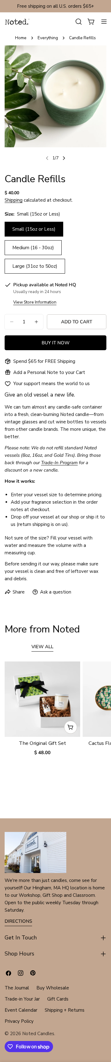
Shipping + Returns (64, 1010)
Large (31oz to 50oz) (34, 266)
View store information (34, 302)
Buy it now (56, 343)
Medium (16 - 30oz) (33, 248)
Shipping (14, 200)
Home (21, 38)
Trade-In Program (59, 463)
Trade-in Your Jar (22, 999)
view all (42, 647)
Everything (48, 38)
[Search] (78, 21)
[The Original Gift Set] (42, 699)
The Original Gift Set (42, 743)
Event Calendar (21, 1010)
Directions (18, 921)
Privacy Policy (19, 1021)
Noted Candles (38, 1034)
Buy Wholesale (52, 988)
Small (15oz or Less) (34, 229)
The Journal (17, 988)
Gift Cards (57, 999)
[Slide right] (64, 158)
